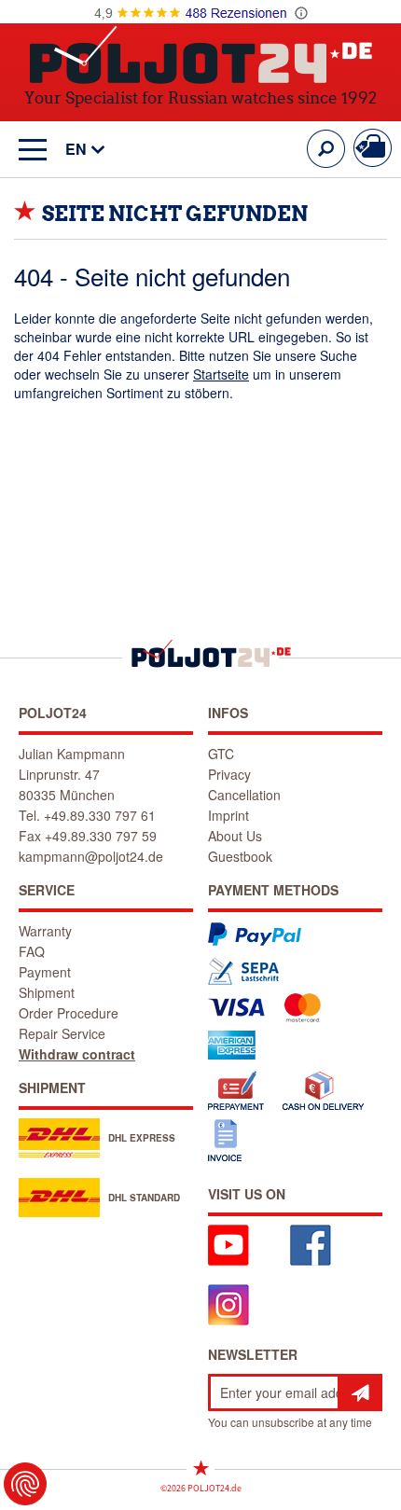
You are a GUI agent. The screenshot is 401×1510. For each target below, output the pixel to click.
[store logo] (201, 54)
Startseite (221, 374)
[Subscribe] (360, 1392)
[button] (76, 149)
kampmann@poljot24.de (91, 856)
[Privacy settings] (25, 1483)
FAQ (32, 951)
